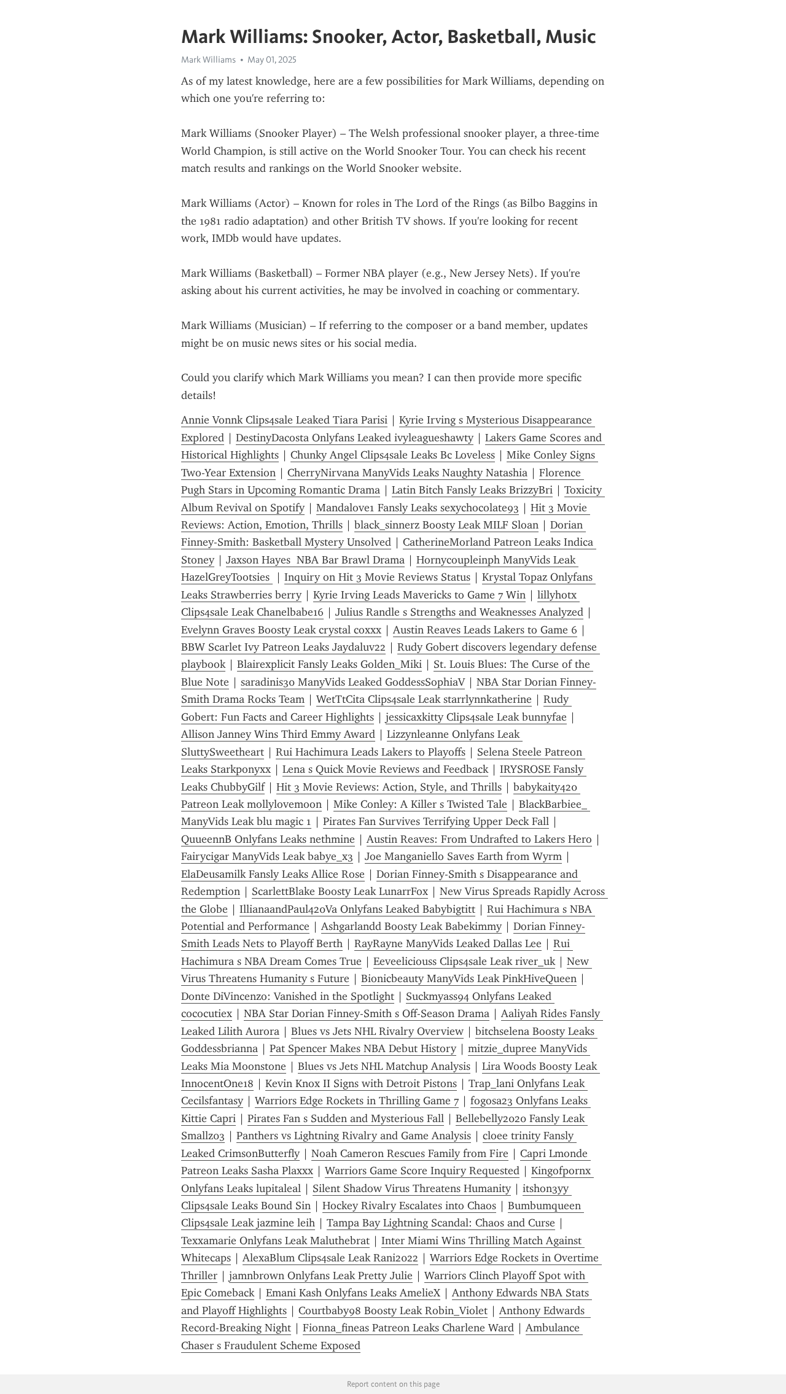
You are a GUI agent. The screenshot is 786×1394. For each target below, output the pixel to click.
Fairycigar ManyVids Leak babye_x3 (267, 856)
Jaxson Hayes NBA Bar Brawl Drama (315, 560)
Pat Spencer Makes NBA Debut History (363, 1048)
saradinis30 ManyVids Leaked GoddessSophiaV (353, 682)
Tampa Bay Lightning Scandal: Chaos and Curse (441, 1222)
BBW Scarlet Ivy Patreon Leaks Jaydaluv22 (283, 647)
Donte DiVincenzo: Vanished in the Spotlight (287, 996)
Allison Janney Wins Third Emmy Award (278, 734)
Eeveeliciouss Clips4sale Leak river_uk (464, 961)
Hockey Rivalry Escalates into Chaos (409, 1205)
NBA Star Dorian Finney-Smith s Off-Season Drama (366, 1013)
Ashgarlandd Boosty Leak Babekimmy (411, 926)
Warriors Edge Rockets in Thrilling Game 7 (357, 1100)
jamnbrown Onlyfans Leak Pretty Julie (321, 1275)
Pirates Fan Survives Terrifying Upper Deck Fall (436, 821)
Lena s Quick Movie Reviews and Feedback (385, 769)
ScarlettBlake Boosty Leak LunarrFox (340, 891)
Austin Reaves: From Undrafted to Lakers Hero (479, 839)
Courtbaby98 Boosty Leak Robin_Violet (393, 1310)
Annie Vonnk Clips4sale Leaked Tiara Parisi (284, 420)
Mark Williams (208, 59)
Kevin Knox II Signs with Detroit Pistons (361, 1083)
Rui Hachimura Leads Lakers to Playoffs (370, 752)
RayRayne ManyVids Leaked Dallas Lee (448, 943)
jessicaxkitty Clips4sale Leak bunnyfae (476, 717)
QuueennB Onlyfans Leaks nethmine (268, 839)
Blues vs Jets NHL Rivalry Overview (377, 1031)
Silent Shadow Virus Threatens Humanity (412, 1188)
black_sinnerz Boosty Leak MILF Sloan (446, 525)
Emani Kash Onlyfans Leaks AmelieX (353, 1292)
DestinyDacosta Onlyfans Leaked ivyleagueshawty (354, 437)
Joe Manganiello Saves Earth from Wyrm (463, 856)
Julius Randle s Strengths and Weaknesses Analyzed (459, 612)
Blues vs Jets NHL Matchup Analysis (384, 1066)
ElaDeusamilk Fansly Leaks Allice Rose (273, 874)
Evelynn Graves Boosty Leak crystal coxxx (281, 630)
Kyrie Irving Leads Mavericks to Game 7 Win (419, 595)
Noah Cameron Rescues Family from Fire (409, 1153)
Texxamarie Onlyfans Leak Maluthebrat (275, 1240)
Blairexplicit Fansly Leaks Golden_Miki (329, 664)
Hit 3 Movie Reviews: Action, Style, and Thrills (389, 787)
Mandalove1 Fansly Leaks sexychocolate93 (417, 507)
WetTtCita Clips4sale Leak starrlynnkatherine (424, 699)
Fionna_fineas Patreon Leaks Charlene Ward (408, 1327)
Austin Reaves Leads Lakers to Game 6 (485, 630)
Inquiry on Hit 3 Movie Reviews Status (377, 577)
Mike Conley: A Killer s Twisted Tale (420, 804)
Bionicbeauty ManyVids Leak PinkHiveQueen (469, 978)
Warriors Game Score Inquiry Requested (422, 1170)
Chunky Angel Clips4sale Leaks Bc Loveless (392, 455)
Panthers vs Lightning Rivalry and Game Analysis (353, 1135)
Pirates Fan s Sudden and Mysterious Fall (345, 1118)
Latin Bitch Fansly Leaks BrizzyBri (472, 490)
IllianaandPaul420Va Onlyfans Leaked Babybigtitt (357, 909)
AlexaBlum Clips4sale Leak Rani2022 (330, 1257)
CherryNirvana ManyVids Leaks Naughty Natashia (407, 472)
